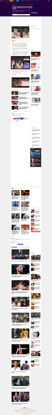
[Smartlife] (28, 410)
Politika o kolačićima (29, 411)
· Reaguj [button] (14, 120)
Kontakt (21, 411)
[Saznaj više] (39, 148)
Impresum (19, 411)
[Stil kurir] (21, 410)
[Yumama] (33, 410)
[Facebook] (31, 28)
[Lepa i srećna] (25, 410)
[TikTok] (37, 28)
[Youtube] (35, 28)
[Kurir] (15, 410)
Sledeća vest (26, 111)
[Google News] (38, 28)
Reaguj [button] (13, 389)
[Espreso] (18, 410)
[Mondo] (2, 0)
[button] (29, 12)
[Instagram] (33, 28)
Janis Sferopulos (18, 71)
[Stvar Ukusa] (36, 410)
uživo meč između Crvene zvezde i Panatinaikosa (20, 73)
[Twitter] (34, 28)
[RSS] (39, 28)
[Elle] (20, 410)
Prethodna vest (15, 111)
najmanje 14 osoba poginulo (15, 43)
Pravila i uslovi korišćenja (24, 411)
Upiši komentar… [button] (15, 242)
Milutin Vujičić (13, 12)
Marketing (17, 411)
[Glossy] (23, 410)
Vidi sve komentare (20, 244)
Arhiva (31, 411)
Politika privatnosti (34, 411)
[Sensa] (30, 410)
